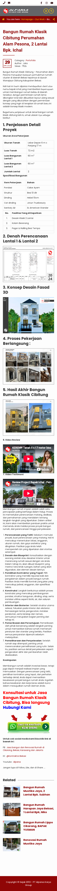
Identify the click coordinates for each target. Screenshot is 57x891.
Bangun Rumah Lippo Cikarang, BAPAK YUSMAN (38, 826)
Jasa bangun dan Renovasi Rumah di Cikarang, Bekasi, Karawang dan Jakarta (23, 749)
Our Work (40, 19)
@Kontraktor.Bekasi (17, 756)
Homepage (27, 19)
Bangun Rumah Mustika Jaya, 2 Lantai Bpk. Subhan (36, 790)
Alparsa (17, 761)
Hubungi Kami (17, 707)
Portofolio (31, 60)
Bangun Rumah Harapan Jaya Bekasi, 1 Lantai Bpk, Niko (38, 808)
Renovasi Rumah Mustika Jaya (35, 841)
